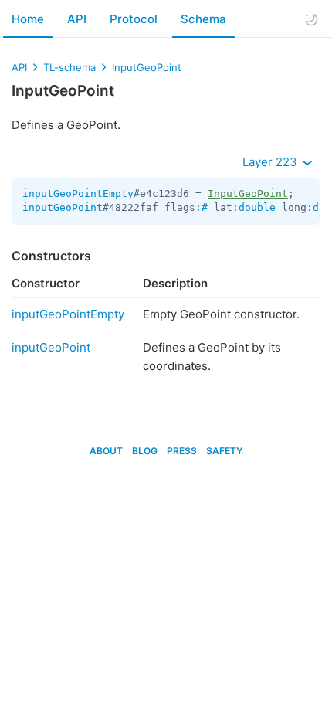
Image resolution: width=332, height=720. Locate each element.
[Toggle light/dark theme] (311, 19)
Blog (145, 451)
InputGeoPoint (146, 67)
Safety (224, 451)
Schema (203, 19)
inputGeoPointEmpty (78, 193)
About (106, 451)
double (257, 207)
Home (28, 19)
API (76, 19)
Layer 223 (271, 162)
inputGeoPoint (62, 207)
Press (182, 451)
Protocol (134, 19)
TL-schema (69, 67)
